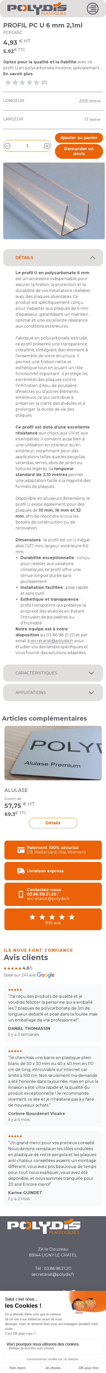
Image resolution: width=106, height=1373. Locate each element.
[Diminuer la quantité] (7, 146)
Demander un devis (79, 151)
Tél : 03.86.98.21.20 (53, 1268)
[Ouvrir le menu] (93, 9)
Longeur (13, 100)
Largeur (13, 119)
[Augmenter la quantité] (47, 146)
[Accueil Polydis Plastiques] (37, 8)
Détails (53, 823)
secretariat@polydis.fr (51, 641)
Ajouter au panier (78, 137)
